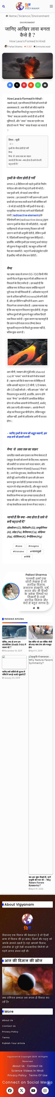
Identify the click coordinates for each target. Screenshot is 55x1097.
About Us (7, 1020)
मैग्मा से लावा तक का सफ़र (20, 156)
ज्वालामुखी (36, 551)
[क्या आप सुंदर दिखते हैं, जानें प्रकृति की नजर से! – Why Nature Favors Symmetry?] (41, 764)
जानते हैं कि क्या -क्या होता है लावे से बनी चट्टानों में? (25, 162)
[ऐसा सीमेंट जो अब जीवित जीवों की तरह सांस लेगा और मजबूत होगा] (41, 632)
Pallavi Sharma (15, 47)
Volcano (19, 551)
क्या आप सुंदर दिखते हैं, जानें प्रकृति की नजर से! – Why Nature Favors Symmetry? (40, 881)
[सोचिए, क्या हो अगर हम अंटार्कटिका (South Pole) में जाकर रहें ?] (14, 632)
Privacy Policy (10, 1031)
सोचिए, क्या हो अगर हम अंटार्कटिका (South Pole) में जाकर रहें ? (14, 644)
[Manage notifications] (48, 1083)
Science (24, 16)
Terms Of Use (38, 1075)
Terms (6, 1037)
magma (34, 546)
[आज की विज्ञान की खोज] (27, 981)
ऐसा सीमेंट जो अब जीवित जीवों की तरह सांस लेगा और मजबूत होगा (40, 644)
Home (12, 16)
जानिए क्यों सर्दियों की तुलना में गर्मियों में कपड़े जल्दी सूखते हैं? (14, 673)
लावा (28, 557)
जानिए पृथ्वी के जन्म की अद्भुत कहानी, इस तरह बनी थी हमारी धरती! (27, 435)
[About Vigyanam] (27, 921)
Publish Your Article (13, 1043)
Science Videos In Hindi (27, 1070)
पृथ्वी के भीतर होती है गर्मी (19, 148)
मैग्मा (10, 152)
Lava (19, 546)
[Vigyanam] (27, 6)
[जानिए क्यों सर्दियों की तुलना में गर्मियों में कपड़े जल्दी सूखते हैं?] (14, 662)
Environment (40, 16)
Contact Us (9, 1026)
